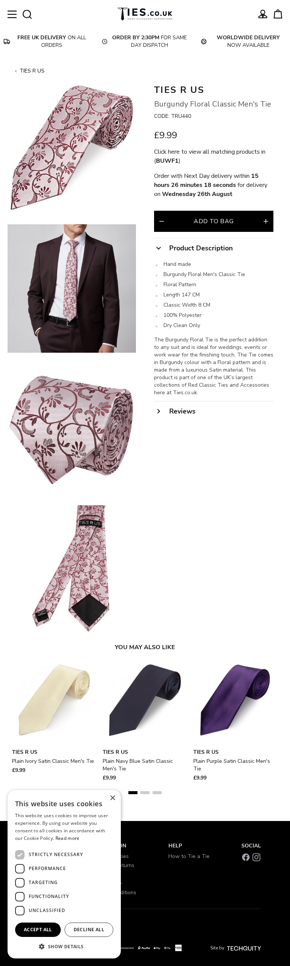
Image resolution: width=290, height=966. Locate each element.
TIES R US (32, 70)
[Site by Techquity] (244, 947)
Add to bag (213, 221)
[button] (64, 946)
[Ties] (145, 14)
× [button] (112, 798)
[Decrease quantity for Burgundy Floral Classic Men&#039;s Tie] (161, 221)
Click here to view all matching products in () (209, 156)
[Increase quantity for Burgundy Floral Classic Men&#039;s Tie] (265, 221)
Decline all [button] (89, 929)
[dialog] (64, 874)
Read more (68, 838)
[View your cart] (277, 14)
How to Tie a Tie (189, 856)
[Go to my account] (262, 14)
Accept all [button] (38, 929)
